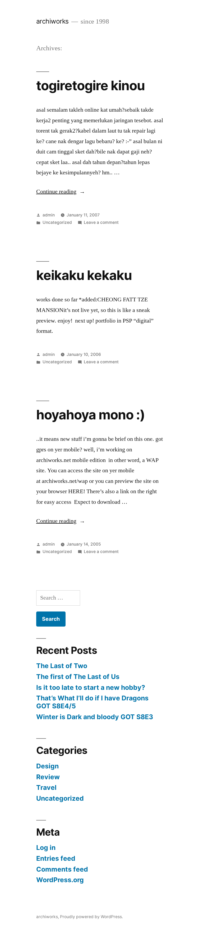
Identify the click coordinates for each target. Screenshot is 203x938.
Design (47, 766)
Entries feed (55, 858)
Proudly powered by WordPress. (91, 916)
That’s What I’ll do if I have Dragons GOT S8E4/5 (92, 702)
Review (48, 777)
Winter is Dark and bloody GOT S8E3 (94, 717)
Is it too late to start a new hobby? (90, 687)
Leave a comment (101, 222)
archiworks (52, 21)
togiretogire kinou (90, 85)
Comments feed (62, 869)
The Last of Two (61, 666)
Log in (46, 847)
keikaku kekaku (84, 275)
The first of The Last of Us (77, 677)
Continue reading (60, 191)
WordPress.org (60, 880)
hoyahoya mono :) (90, 415)
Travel (46, 787)
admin (49, 214)
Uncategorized (57, 222)
